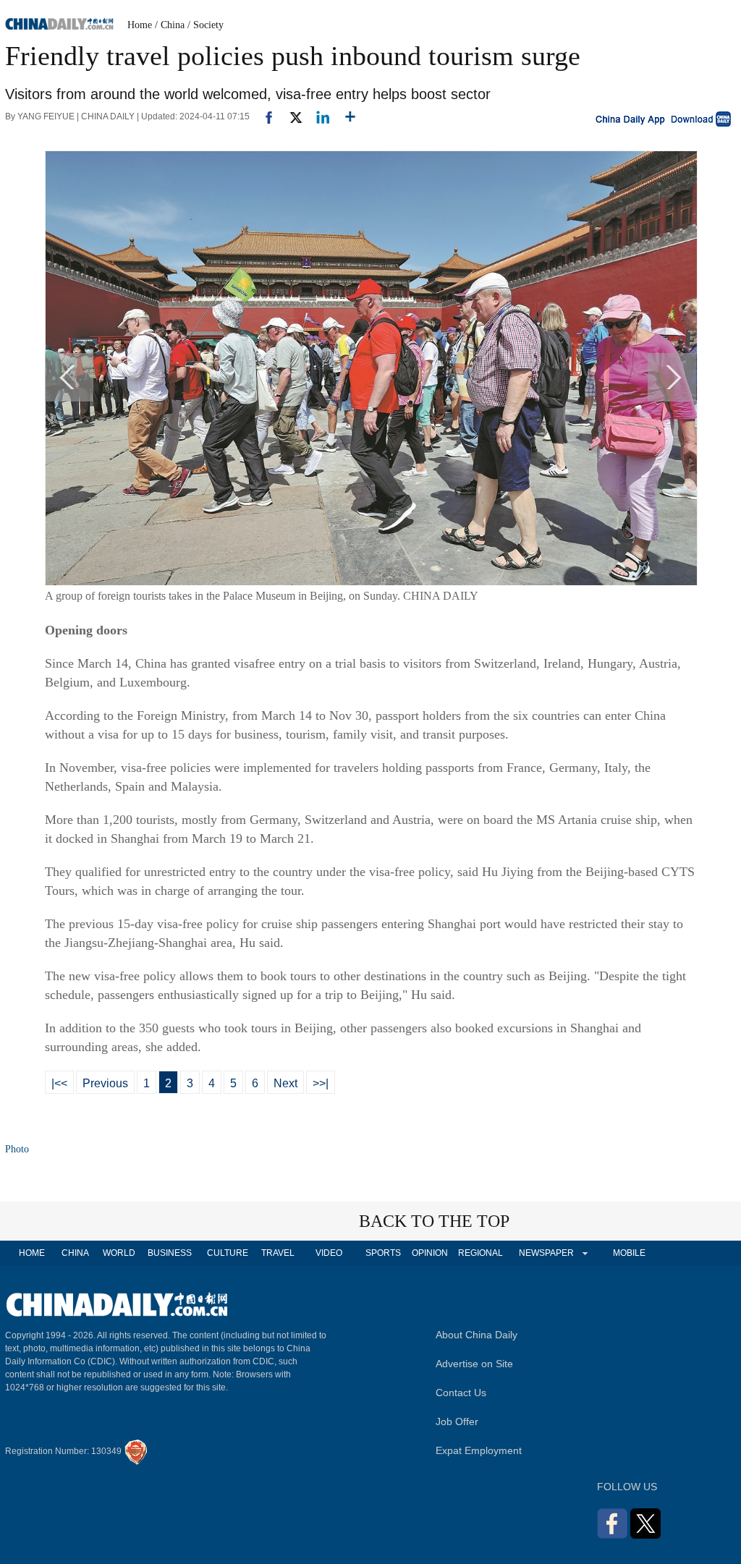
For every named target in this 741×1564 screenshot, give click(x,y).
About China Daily (476, 1334)
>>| (321, 1083)
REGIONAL (480, 1253)
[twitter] (289, 116)
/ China (170, 25)
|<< (59, 1083)
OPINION (430, 1253)
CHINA (75, 1253)
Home (139, 25)
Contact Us (461, 1392)
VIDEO (329, 1253)
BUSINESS (170, 1253)
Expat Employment (479, 1450)
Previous (105, 1083)
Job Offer (457, 1421)
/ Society (205, 25)
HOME (32, 1253)
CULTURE (227, 1253)
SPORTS (383, 1253)
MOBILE (629, 1253)
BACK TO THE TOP (434, 1221)
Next (285, 1083)
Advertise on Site (474, 1363)
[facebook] (263, 116)
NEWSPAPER (545, 1253)
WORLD (119, 1253)
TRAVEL (278, 1253)
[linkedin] (317, 116)
